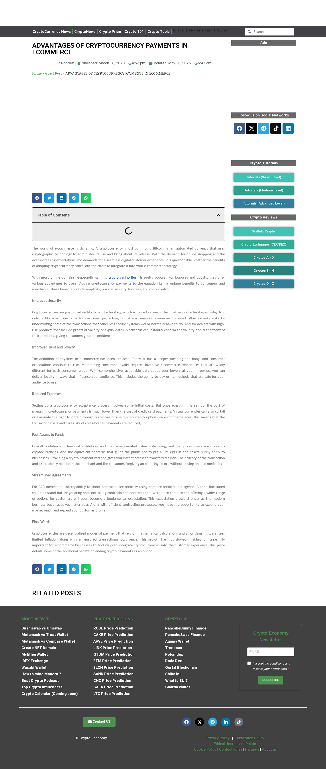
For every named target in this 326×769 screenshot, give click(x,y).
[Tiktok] (275, 128)
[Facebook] (239, 128)
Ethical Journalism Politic (235, 743)
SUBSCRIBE (270, 680)
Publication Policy (249, 738)
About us (269, 749)
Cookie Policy (204, 749)
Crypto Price (110, 31)
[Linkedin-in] (225, 722)
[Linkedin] (288, 128)
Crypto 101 (134, 31)
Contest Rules (231, 749)
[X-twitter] (251, 128)
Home (37, 73)
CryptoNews (85, 31)
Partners (252, 749)
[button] (37, 198)
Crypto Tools (158, 31)
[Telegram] (263, 128)
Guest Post (53, 73)
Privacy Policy (218, 738)
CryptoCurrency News (52, 31)
